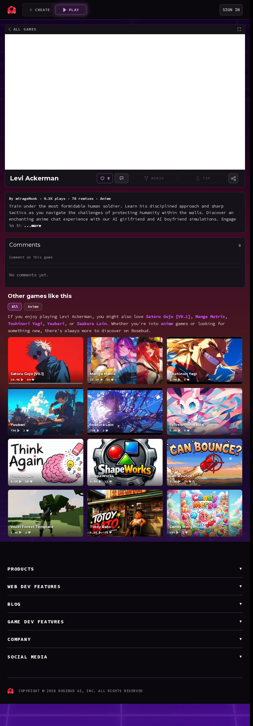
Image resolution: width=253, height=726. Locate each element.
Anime (33, 300)
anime (167, 317)
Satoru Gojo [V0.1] (168, 310)
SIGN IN (231, 9)
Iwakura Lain (91, 317)
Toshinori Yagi (25, 317)
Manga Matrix (210, 310)
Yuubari (55, 317)
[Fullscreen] (239, 29)
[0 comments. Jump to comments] (121, 178)
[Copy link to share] (233, 178)
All (14, 300)
